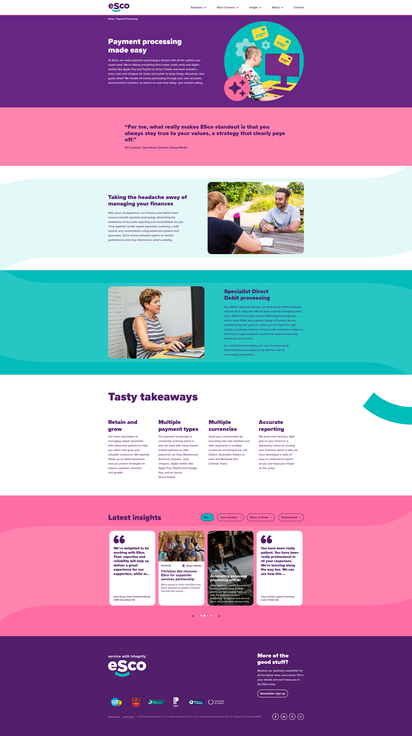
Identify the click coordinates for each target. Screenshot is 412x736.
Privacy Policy (114, 716)
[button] (193, 616)
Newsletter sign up (272, 693)
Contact (299, 7)
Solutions (197, 7)
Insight (253, 7)
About (276, 7)
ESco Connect (226, 7)
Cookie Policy (128, 716)
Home (111, 18)
